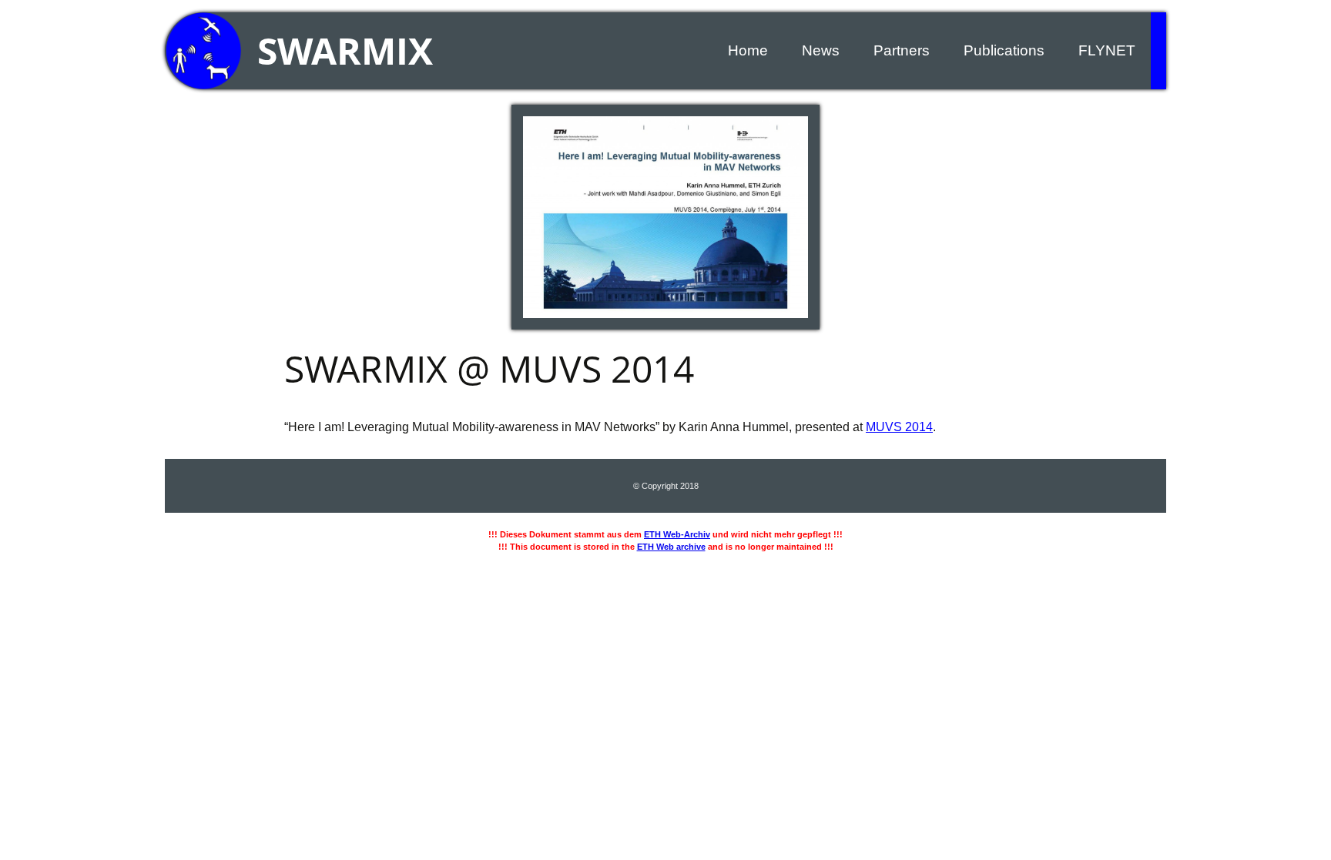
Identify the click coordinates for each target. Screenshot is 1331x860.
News (821, 50)
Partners (901, 50)
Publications (1004, 50)
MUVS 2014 (899, 426)
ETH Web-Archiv (677, 534)
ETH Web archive (671, 546)
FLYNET (1106, 50)
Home (748, 50)
